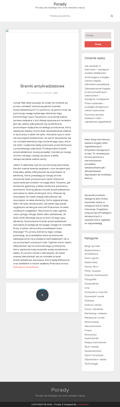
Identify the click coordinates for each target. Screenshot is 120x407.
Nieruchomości (93, 326)
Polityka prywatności (60, 16)
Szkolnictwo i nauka (95, 359)
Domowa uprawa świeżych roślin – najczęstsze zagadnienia (98, 118)
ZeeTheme (83, 404)
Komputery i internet (96, 292)
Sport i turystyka (94, 355)
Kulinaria (89, 300)
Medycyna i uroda (94, 317)
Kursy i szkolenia (94, 309)
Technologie (91, 363)
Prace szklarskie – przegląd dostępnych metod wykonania (96, 107)
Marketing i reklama (96, 313)
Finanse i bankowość (96, 275)
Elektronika (91, 262)
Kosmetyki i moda (94, 296)
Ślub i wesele (92, 346)
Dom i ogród (91, 258)
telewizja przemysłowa (25, 267)
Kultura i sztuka (93, 304)
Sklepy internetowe (95, 342)
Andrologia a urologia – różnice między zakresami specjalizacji (98, 81)
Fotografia (90, 279)
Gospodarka (91, 283)
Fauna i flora (91, 266)
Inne (55, 93)
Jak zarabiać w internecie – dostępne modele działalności (97, 70)
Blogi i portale (92, 246)
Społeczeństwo (93, 351)
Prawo (88, 330)
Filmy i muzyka (93, 270)
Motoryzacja (92, 321)
